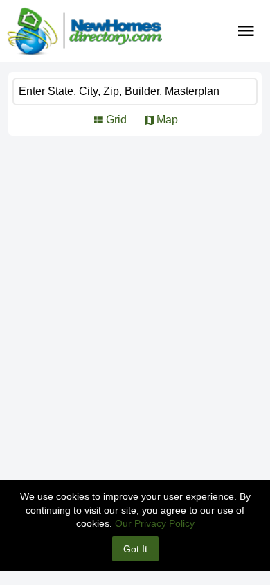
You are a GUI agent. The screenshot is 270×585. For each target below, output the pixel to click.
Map (167, 119)
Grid (116, 119)
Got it (135, 549)
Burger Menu (246, 31)
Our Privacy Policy (155, 523)
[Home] (84, 31)
